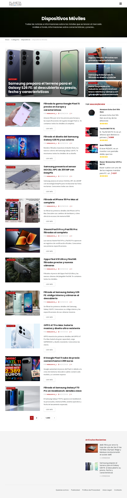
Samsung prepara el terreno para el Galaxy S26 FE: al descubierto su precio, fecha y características (42, 87)
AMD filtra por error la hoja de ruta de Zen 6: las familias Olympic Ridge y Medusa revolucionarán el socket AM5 (111, 450)
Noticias (12, 79)
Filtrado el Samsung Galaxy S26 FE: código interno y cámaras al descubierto (61, 295)
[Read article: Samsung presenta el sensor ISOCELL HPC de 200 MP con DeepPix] (22, 177)
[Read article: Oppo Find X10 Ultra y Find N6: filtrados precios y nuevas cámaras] (22, 270)
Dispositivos (25, 40)
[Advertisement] (104, 197)
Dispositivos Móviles (39, 40)
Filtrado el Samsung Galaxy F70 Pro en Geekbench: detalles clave (62, 389)
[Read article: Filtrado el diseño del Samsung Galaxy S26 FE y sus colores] (22, 147)
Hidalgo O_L (16, 97)
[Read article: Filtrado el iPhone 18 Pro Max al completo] (22, 210)
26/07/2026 (63, 364)
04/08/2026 (63, 236)
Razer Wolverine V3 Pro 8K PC (111, 163)
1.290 (48, 418)
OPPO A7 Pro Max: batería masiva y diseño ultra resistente (62, 327)
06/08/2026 (63, 206)
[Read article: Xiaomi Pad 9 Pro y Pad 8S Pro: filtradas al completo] (22, 240)
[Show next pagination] (54, 418)
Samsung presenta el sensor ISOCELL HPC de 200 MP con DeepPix (60, 169)
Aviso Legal (107, 490)
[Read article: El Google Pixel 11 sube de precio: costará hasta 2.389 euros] (22, 368)
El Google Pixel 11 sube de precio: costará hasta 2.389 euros (62, 359)
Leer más (50, 128)
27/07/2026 (63, 332)
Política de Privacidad (91, 490)
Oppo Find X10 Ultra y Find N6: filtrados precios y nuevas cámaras (60, 262)
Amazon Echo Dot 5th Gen (110, 110)
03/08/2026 (63, 269)
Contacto (118, 490)
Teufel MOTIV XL (107, 128)
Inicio (7, 40)
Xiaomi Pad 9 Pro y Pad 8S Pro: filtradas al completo (61, 231)
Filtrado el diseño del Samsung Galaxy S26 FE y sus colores (61, 138)
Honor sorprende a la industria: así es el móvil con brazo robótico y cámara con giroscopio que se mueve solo (103, 90)
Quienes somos (62, 490)
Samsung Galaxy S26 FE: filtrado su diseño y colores (102, 76)
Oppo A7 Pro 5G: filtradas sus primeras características (103, 59)
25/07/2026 (63, 394)
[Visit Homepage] (15, 3)
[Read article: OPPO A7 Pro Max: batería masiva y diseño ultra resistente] (22, 336)
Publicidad (75, 490)
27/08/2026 (28, 97)
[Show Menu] (120, 3)
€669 (111, 137)
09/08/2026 (63, 113)
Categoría (15, 40)
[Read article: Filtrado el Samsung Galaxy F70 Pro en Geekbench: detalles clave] (22, 398)
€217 (114, 173)
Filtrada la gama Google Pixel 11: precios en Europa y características (62, 106)
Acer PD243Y (106, 145)
